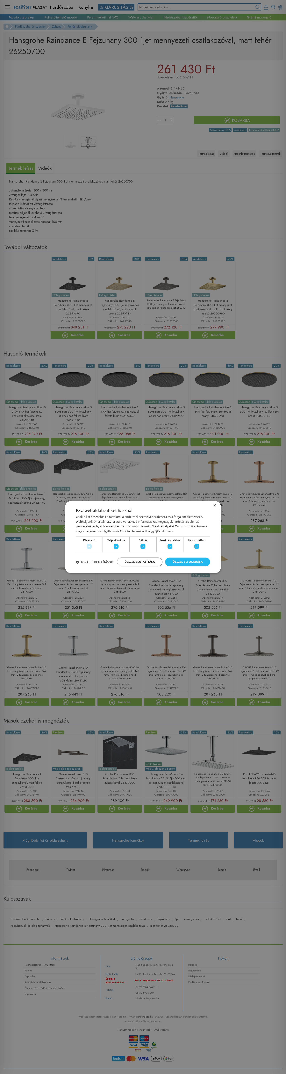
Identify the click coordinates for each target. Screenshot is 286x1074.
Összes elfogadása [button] (188, 562)
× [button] (214, 505)
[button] (94, 562)
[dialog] (143, 537)
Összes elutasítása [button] (140, 562)
